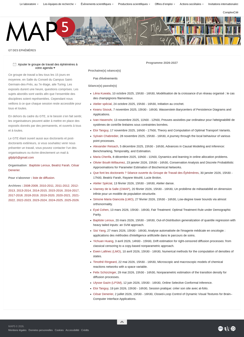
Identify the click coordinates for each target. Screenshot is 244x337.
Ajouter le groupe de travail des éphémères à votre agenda (48, 66)
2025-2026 (71, 200)
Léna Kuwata (102, 93)
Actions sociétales (190, 4)
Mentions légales (17, 330)
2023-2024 (40, 200)
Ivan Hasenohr (102, 120)
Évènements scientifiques (96, 4)
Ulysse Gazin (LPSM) (107, 282)
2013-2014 (24, 190)
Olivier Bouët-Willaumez (109, 162)
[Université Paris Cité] (226, 328)
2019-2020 (47, 195)
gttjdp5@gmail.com (21, 157)
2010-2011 (47, 185)
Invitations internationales (223, 4)
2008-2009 (31, 185)
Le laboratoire (28, 4)
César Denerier (103, 294)
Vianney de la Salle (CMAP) (111, 189)
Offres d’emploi (164, 4)
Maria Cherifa (102, 157)
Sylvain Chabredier (105, 136)
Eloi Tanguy (100, 130)
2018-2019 (31, 195)
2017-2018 (15, 195)
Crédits (85, 330)
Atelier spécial (102, 104)
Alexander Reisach (105, 146)
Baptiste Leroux (39, 165)
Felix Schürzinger (104, 272)
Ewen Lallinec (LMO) (107, 251)
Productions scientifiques (133, 4)
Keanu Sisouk (102, 109)
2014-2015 (40, 190)
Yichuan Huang (103, 241)
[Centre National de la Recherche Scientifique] (220, 328)
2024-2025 (55, 200)
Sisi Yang (99, 230)
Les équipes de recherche (58, 4)
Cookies (59, 330)
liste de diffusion (43, 177)
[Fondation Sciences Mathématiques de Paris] (233, 328)
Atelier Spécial (102, 183)
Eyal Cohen (101, 209)
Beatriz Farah (61, 165)
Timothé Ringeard (105, 262)
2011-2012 (62, 185)
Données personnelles (41, 330)
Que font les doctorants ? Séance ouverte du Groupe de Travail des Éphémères (146, 172)
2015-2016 (55, 190)
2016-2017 (71, 190)
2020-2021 (63, 195)
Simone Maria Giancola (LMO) (113, 199)
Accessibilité (72, 330)
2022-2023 (24, 200)
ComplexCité (230, 12)
